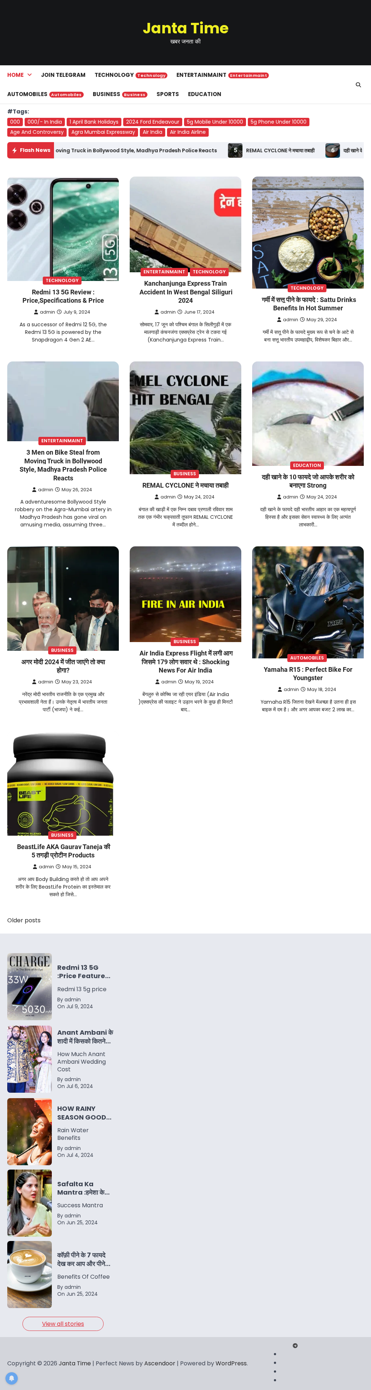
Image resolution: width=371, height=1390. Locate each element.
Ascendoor (159, 1363)
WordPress (231, 1363)
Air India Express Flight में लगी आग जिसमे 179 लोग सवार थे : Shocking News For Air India (186, 661)
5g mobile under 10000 (215, 121)
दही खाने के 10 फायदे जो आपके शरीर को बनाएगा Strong (308, 481)
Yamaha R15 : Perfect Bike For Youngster (308, 673)
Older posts (24, 920)
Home (15, 75)
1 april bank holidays (94, 121)
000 (15, 121)
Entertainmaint (221, 75)
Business (119, 94)
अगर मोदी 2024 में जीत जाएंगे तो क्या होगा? (63, 666)
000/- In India (45, 121)
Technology (130, 75)
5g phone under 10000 (279, 121)
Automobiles (44, 94)
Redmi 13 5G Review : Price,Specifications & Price (63, 296)
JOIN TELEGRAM (63, 75)
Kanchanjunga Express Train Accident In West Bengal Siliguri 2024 (186, 292)
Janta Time (186, 28)
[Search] (358, 84)
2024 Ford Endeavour (152, 121)
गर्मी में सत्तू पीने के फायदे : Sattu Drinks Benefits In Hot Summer (309, 303)
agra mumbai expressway (103, 132)
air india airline (188, 132)
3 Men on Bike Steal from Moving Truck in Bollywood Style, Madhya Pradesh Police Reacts (63, 464)
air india (152, 132)
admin (47, 312)
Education (204, 94)
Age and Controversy (37, 132)
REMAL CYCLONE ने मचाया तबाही (206, 150)
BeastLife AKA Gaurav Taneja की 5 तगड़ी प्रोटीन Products (63, 851)
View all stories (63, 1324)
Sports (168, 94)
